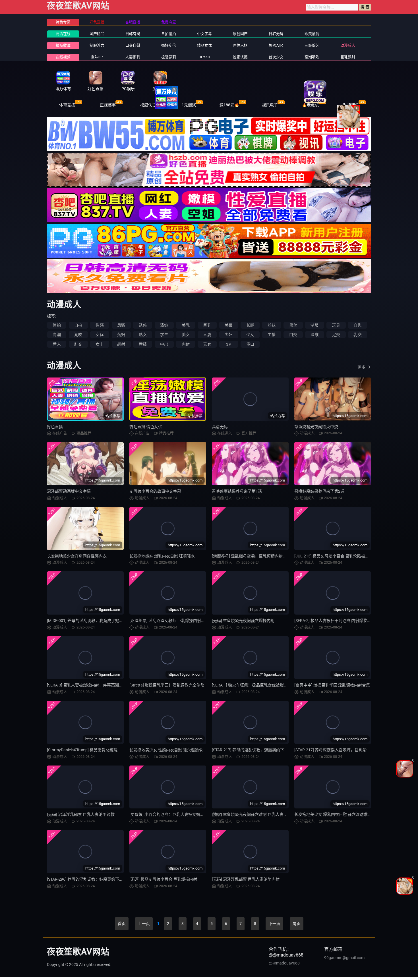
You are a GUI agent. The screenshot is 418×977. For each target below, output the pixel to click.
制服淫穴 (97, 45)
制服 (314, 325)
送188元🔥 (229, 105)
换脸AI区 (276, 45)
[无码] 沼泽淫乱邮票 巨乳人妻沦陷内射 (246, 879)
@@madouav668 (284, 963)
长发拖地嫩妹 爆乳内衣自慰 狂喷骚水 (162, 556)
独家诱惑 (240, 57)
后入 (57, 344)
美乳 (186, 325)
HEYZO (204, 57)
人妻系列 (132, 57)
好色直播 (55, 426)
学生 (164, 334)
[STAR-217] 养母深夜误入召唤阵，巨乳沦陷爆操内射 (340, 750)
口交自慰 (132, 45)
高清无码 (220, 426)
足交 (336, 334)
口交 (293, 334)
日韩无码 (276, 34)
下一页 (274, 923)
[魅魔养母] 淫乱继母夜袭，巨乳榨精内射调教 (251, 556)
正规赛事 (108, 105)
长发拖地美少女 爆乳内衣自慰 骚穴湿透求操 (333, 814)
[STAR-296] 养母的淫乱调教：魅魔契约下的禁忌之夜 (93, 879)
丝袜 (272, 325)
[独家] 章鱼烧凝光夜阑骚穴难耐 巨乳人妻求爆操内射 (257, 814)
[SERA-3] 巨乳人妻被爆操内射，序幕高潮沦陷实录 (91, 685)
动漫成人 (347, 45)
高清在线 (63, 34)
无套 (207, 344)
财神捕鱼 (351, 105)
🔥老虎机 (310, 105)
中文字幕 (204, 34)
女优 (100, 334)
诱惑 (143, 325)
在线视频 (63, 57)
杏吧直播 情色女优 (145, 426)
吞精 (143, 344)
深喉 (314, 334)
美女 (186, 334)
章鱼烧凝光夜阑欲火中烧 (316, 426)
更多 (361, 367)
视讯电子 (270, 105)
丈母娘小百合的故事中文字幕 (155, 491)
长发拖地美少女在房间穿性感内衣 (77, 556)
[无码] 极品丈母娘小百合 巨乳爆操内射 (163, 879)
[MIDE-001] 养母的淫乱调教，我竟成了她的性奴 (89, 620)
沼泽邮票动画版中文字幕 (69, 491)
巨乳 (207, 325)
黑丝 (293, 325)
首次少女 (276, 57)
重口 (250, 344)
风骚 (121, 325)
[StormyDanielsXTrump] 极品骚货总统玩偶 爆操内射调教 (96, 750)
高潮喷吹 (312, 57)
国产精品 (97, 34)
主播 (272, 334)
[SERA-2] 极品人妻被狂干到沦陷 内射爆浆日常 (334, 620)
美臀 (229, 325)
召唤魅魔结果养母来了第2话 (319, 491)
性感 (100, 325)
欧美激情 (312, 34)
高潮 (57, 334)
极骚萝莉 (168, 57)
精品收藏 (63, 45)
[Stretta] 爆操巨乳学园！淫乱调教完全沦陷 (166, 685)
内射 (186, 344)
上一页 (144, 923)
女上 (100, 344)
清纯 (164, 325)
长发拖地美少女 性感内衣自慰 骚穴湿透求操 (168, 750)
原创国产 (240, 34)
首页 (122, 923)
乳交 (357, 334)
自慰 (357, 325)
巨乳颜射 (347, 57)
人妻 (207, 334)
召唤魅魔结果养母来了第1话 (237, 491)
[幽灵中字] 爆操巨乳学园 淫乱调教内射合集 (332, 685)
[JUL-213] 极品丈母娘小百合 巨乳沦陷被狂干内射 (337, 556)
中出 (164, 344)
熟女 (143, 334)
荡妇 (121, 334)
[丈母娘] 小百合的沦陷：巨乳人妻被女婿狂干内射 (172, 814)
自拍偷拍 (168, 34)
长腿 (250, 325)
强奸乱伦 (168, 45)
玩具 (336, 325)
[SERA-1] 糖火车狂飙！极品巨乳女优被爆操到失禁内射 (260, 685)
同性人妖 (240, 45)
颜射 (121, 344)
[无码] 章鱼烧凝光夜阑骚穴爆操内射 (243, 620)
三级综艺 (312, 45)
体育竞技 (67, 105)
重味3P (97, 57)
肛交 (78, 344)
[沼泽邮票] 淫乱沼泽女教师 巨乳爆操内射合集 (169, 620)
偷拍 (57, 325)
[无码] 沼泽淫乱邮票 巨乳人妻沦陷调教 (81, 814)
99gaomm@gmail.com (344, 957)
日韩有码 (132, 34)
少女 (250, 334)
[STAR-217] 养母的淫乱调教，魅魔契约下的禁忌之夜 (258, 750)
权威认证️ (148, 105)
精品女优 (204, 45)
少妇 (229, 334)
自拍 (78, 325)
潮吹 (78, 334)
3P (228, 344)
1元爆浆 (189, 105)
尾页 (297, 923)
